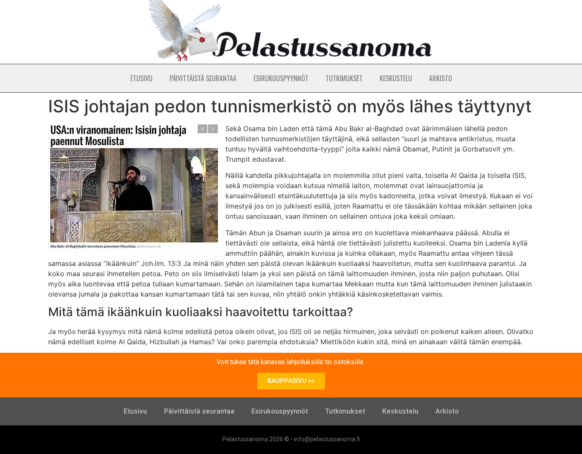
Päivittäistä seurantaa (203, 78)
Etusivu (141, 78)
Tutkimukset (344, 78)
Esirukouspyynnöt (281, 78)
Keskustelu (396, 78)
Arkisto (440, 78)
